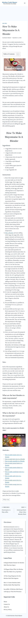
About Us (6, 607)
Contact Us (7, 604)
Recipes (4, 23)
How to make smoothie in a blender (15, 461)
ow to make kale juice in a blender (15, 459)
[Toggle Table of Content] (17, 54)
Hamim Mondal (7, 37)
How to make (9, 467)
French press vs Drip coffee (6, 510)
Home (5, 601)
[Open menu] (24, 3)
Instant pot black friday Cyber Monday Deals (21, 511)
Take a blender (9, 233)
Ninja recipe (6, 499)
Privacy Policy (8, 609)
